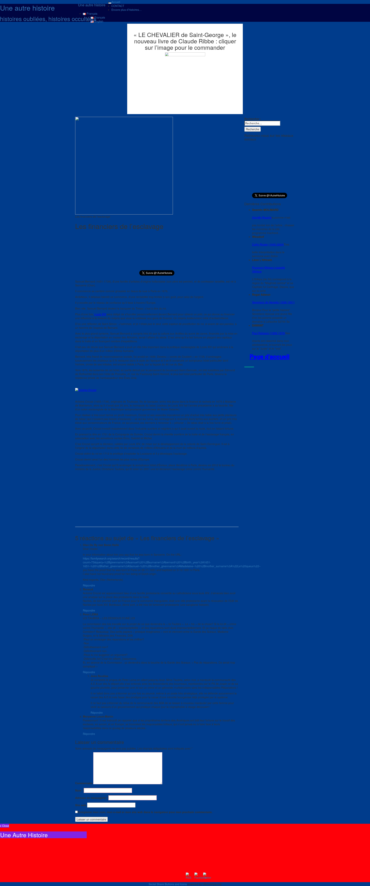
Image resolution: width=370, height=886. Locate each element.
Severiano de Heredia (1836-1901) (273, 302)
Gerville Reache (262, 217)
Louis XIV (100, 314)
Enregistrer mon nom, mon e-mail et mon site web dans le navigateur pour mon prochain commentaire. (145, 812)
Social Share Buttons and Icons (168, 884)
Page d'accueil (269, 356)
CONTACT (117, 6)
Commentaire (83, 783)
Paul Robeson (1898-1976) (268, 333)
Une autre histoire (91, 4)
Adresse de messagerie (91, 798)
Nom (79, 790)
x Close (4, 826)
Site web (80, 805)
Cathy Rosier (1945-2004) (268, 244)
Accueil (115, 2)
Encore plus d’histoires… (126, 10)
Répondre (89, 585)
